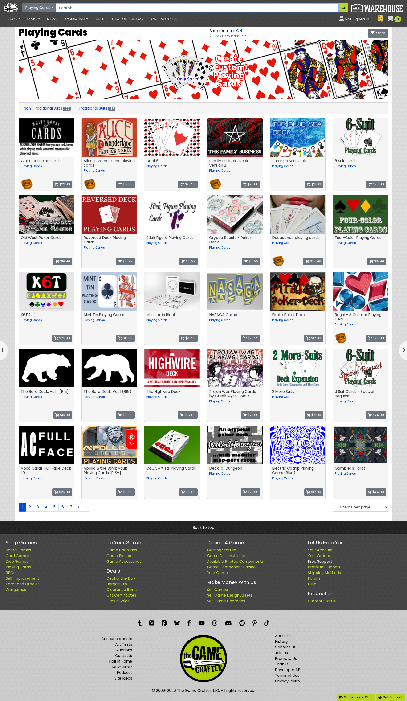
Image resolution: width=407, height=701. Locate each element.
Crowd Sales (164, 19)
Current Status (321, 601)
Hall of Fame (120, 661)
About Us (283, 636)
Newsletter (122, 667)
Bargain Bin (116, 584)
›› (86, 507)
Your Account (320, 550)
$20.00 (252, 184)
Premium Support (324, 567)
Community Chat (358, 697)
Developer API (288, 669)
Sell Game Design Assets (229, 595)
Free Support (320, 561)
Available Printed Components (235, 561)
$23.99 (189, 184)
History (281, 641)
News (52, 19)
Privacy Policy (287, 681)
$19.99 (127, 184)
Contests (123, 655)
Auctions (124, 650)
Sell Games (217, 589)
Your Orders (319, 555)
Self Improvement (22, 578)
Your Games (218, 572)
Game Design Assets (226, 555)
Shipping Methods (324, 572)
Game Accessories (123, 561)
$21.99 (315, 184)
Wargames (16, 589)
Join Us (281, 653)
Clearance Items (122, 589)
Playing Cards (37, 7)
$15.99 (190, 261)
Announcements (116, 638)
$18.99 (64, 261)
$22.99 (64, 184)
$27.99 (189, 415)
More (380, 33)
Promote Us (286, 658)
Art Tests (123, 644)
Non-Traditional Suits (46, 108)
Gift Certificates (121, 595)
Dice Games (17, 561)
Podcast (124, 672)
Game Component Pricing (231, 567)
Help (100, 19)
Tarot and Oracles (23, 584)
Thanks (281, 664)
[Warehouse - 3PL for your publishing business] (376, 7)
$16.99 (127, 261)
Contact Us (285, 647)
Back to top (203, 527)
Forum (314, 578)
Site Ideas (123, 678)
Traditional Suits (96, 108)
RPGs (10, 572)
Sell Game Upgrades (226, 601)
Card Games (17, 555)
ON (239, 30)
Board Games (18, 550)
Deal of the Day (128, 19)
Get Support (392, 697)
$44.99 (377, 492)
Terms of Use (287, 675)
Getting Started (221, 550)
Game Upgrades (121, 550)
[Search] (343, 7)
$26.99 (64, 338)
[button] (14, 19)
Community (76, 19)
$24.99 (378, 184)
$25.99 (252, 338)
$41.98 (189, 338)
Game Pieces (118, 555)
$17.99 (315, 338)
